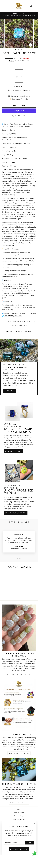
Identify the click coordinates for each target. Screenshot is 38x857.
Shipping (11, 61)
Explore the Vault (19, 803)
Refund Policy (19, 812)
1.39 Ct (19, 71)
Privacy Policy (19, 816)
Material (19, 86)
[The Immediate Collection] (19, 769)
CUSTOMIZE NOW (13, 451)
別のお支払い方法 (19, 116)
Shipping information (19, 321)
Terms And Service (19, 819)
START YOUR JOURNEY (15, 513)
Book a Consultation (19, 753)
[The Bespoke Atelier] (19, 705)
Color (19, 77)
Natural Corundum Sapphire (19, 90)
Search (19, 809)
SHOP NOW (9, 391)
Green (19, 81)
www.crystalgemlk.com (13, 316)
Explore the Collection (18, 674)
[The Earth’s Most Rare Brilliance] (19, 628)
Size (19, 67)
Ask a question (19, 325)
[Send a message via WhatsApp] (34, 853)
